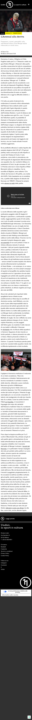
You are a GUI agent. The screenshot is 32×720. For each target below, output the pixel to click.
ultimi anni (4, 498)
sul (9, 402)
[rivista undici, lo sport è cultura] (13, 4)
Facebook (4, 565)
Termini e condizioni (7, 551)
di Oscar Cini (4, 51)
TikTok (3, 569)
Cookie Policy (5, 555)
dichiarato (6, 329)
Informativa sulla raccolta (10, 595)
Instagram (4, 563)
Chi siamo (4, 544)
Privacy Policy (5, 553)
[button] (28, 4)
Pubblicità (4, 549)
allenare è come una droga (15, 508)
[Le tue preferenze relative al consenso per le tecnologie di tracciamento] (29, 717)
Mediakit (3, 547)
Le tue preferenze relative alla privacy (17, 591)
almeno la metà (9, 183)
